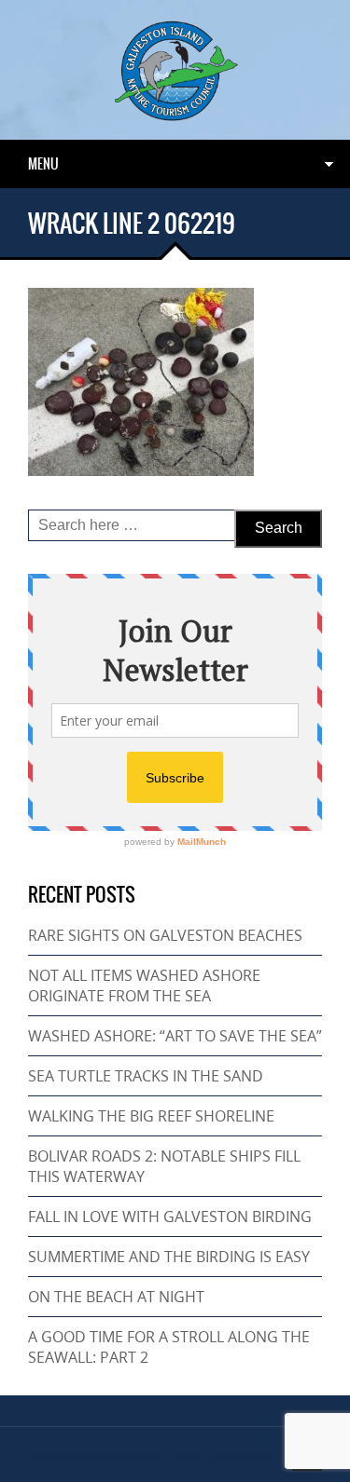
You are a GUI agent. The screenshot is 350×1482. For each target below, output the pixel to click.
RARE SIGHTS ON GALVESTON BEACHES (165, 935)
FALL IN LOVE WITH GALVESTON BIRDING (170, 1216)
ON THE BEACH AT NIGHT (116, 1296)
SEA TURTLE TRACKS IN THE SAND (145, 1076)
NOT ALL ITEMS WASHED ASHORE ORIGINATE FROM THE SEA (144, 985)
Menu (43, 164)
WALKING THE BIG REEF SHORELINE (151, 1116)
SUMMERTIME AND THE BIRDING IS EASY (169, 1256)
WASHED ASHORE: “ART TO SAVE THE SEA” (175, 1036)
